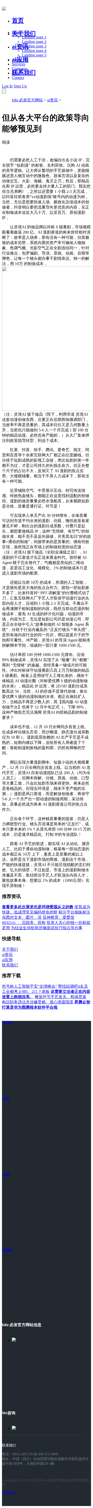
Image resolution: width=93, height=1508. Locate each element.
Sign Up (20, 86)
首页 (18, 20)
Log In (7, 86)
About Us (19, 59)
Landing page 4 (34, 50)
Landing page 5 (34, 55)
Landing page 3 (34, 46)
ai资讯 (20, 46)
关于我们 (24, 33)
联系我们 (24, 72)
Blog (16, 73)
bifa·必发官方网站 (27, 100)
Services (18, 64)
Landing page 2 (34, 41)
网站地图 (8, 1492)
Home (17, 32)
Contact (18, 77)
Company (19, 68)
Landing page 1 (34, 37)
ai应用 (6, 1174)
